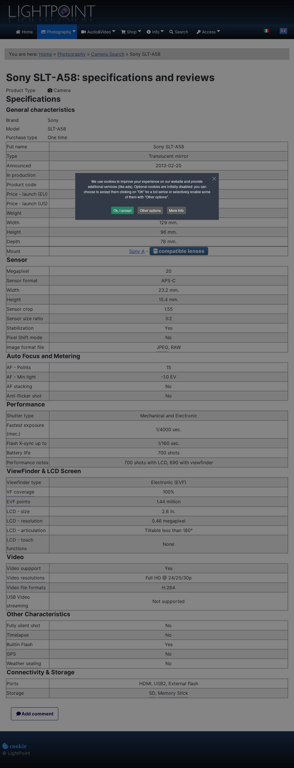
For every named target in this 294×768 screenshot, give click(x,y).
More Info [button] (176, 210)
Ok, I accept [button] (122, 210)
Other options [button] (150, 210)
